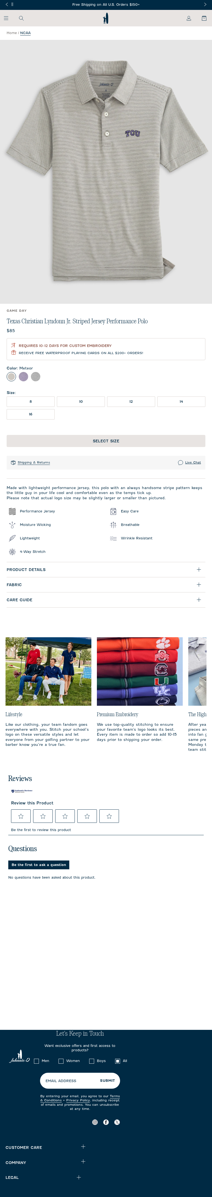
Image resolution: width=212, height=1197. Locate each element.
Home (12, 33)
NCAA (25, 33)
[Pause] (12, 4)
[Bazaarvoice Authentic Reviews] (22, 791)
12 (131, 401)
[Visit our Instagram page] (95, 1122)
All (125, 1061)
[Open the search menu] (21, 18)
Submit (107, 1081)
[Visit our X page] (117, 1122)
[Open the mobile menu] (9, 18)
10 (81, 401)
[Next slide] (205, 4)
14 (181, 401)
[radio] (11, 376)
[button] (21, 816)
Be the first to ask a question (39, 865)
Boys (101, 1061)
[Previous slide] (7, 4)
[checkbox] (36, 1061)
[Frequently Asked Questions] (106, 5)
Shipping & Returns (34, 462)
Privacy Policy (78, 1100)
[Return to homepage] (105, 18)
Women (73, 1061)
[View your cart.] (200, 18)
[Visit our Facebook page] (106, 1122)
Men (45, 1061)
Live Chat (193, 462)
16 (30, 414)
